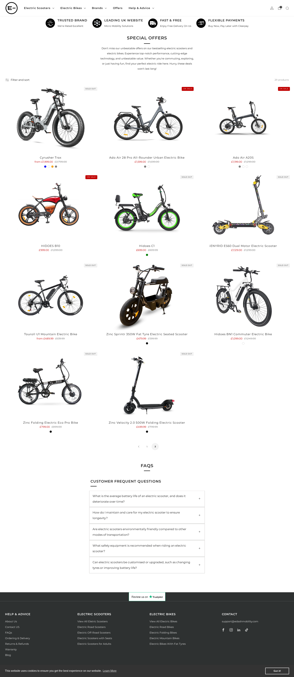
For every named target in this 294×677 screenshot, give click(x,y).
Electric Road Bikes (162, 627)
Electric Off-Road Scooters (93, 632)
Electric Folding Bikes (163, 632)
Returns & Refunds (17, 643)
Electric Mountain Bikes (164, 638)
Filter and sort (20, 80)
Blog (8, 655)
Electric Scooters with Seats (94, 638)
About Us (11, 621)
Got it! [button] (277, 671)
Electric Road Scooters (91, 627)
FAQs (8, 632)
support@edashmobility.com (240, 621)
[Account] (272, 8)
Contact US (12, 627)
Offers (117, 8)
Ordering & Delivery (17, 638)
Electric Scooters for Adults (94, 643)
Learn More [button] (110, 670)
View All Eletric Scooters (92, 621)
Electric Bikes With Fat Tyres (168, 643)
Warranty (11, 649)
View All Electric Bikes (163, 621)
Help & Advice (139, 8)
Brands (97, 8)
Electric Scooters (37, 8)
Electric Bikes (71, 8)
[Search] (287, 8)
